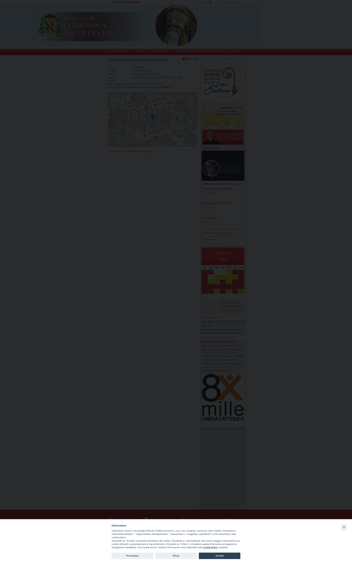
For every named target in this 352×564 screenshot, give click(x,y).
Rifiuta (176, 556)
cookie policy (210, 547)
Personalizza (132, 556)
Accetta (220, 556)
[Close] (344, 527)
